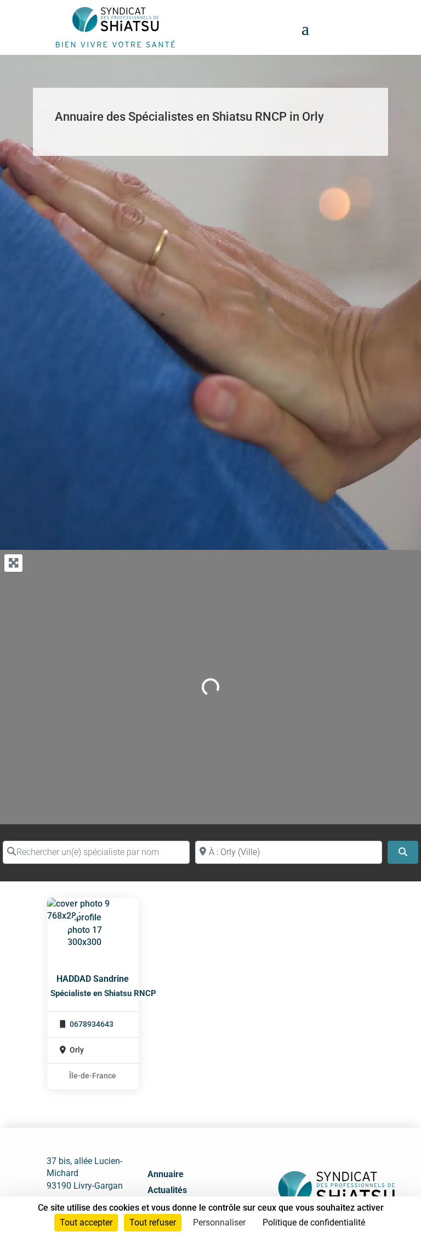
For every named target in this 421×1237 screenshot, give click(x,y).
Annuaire (165, 1174)
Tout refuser (152, 1222)
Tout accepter (86, 1222)
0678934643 (91, 1024)
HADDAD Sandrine (92, 979)
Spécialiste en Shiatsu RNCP (103, 993)
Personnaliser (219, 1222)
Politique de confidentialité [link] (314, 1222)
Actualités (167, 1190)
